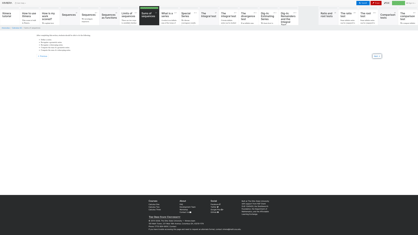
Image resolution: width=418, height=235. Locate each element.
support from (251, 204)
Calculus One (154, 204)
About (183, 201)
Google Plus (216, 209)
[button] (386, 3)
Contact (173, 226)
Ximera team (190, 221)
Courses (153, 201)
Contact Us (185, 212)
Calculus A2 (17, 28)
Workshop (184, 209)
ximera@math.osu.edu (231, 229)
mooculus (6, 28)
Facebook (215, 204)
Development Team (188, 207)
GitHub (214, 212)
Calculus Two (154, 207)
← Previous (42, 56)
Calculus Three (155, 209)
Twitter (214, 207)
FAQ (181, 204)
